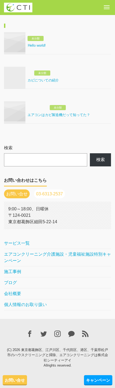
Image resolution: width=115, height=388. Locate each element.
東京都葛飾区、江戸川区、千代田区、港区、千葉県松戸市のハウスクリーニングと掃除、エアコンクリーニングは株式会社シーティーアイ (57, 355)
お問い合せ (15, 380)
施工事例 (12, 271)
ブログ (10, 282)
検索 (8, 148)
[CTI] (18, 6)
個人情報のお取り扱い (25, 304)
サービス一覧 (17, 243)
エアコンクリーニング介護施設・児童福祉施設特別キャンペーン (57, 257)
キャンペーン (98, 380)
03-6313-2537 (49, 194)
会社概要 (12, 293)
